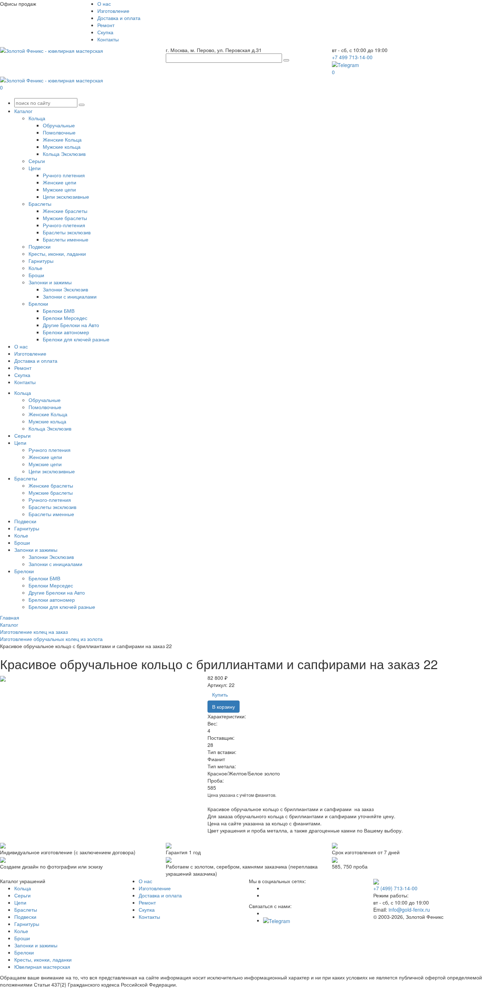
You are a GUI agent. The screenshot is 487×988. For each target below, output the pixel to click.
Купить (220, 694)
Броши (36, 275)
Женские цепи (59, 182)
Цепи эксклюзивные (66, 196)
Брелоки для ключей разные (76, 339)
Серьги (37, 160)
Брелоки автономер (66, 332)
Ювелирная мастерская (42, 966)
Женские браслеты (65, 210)
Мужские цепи (59, 189)
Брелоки (38, 303)
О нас (104, 3)
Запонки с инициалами (70, 296)
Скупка (105, 32)
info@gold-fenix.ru (409, 909)
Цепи (35, 168)
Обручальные (59, 125)
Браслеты (40, 203)
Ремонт (105, 25)
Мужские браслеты (65, 217)
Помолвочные (59, 132)
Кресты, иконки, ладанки (57, 253)
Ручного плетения (64, 175)
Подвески (40, 246)
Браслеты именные (65, 239)
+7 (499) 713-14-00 (395, 888)
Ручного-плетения (64, 225)
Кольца (37, 118)
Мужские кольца (62, 146)
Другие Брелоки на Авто (71, 325)
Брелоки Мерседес (65, 317)
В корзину (223, 706)
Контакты (108, 39)
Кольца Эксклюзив (64, 153)
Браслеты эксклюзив (67, 232)
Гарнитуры (41, 260)
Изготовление (113, 10)
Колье (35, 267)
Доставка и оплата (118, 17)
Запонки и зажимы (50, 282)
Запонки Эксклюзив (65, 289)
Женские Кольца (62, 139)
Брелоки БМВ (59, 310)
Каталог (23, 110)
